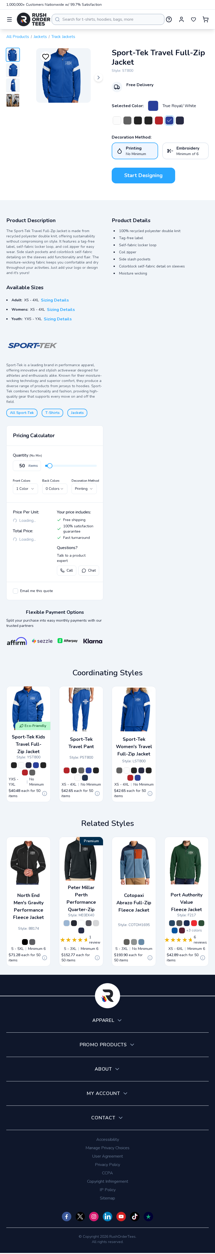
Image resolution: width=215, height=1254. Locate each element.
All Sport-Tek (22, 412)
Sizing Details (55, 300)
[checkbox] (15, 591)
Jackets (40, 37)
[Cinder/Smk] (134, 942)
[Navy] (81, 930)
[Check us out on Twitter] (80, 1216)
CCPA (107, 1173)
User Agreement (107, 1156)
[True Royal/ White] (153, 106)
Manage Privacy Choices (107, 1148)
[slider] (49, 465)
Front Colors (21, 481)
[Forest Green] (201, 923)
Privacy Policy (107, 1165)
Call (70, 570)
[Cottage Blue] (66, 923)
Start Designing (143, 175)
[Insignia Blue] (172, 923)
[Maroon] (182, 930)
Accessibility (107, 1139)
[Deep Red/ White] (159, 120)
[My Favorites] (193, 19)
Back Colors (51, 481)
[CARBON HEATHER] (32, 942)
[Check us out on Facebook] (66, 1216)
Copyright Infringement (107, 1181)
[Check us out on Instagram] (94, 1216)
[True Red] (194, 923)
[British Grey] (96, 923)
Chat (92, 570)
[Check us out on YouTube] (121, 1216)
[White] (81, 923)
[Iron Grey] (179, 923)
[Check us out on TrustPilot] (148, 1216)
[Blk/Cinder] (126, 942)
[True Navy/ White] (180, 120)
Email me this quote (36, 590)
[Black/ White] (138, 120)
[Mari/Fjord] (141, 942)
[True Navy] (187, 923)
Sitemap (107, 1198)
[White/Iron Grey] (117, 120)
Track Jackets (63, 37)
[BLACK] (25, 942)
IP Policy (108, 1190)
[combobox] (108, 19)
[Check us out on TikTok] (134, 1216)
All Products (17, 37)
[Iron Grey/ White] (127, 120)
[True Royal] (174, 930)
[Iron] (88, 923)
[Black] (74, 923)
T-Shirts (52, 412)
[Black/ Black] (148, 120)
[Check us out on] (107, 1216)
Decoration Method (85, 481)
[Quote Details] (44, 793)
